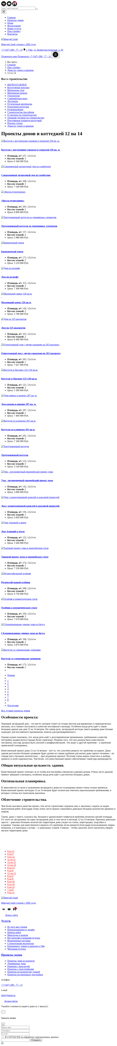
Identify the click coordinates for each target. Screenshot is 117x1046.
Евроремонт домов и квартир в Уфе (26, 946)
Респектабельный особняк (15, 582)
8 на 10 (11, 881)
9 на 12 (11, 856)
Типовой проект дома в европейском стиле (24, 557)
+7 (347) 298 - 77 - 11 (12, 50)
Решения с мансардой (18, 966)
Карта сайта (11, 915)
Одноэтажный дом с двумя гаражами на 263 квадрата (30, 353)
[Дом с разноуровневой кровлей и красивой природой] (58, 498)
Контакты (12, 34)
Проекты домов (15, 20)
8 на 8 (10, 878)
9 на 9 (10, 854)
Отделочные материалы (19, 104)
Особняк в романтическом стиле (19, 607)
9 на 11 (10, 892)
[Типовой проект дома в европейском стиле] (58, 549)
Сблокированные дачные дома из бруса (23, 633)
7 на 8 (10, 889)
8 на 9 (10, 876)
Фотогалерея (14, 25)
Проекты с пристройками (20, 969)
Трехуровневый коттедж (14, 455)
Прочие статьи (15, 123)
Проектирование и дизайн (21, 929)
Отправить (36, 1040)
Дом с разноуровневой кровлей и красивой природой (30, 506)
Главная (11, 17)
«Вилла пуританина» (12, 200)
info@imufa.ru (8, 995)
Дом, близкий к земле (13, 531)
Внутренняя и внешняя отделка (23, 938)
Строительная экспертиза (20, 943)
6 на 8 (10, 870)
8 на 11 (10, 851)
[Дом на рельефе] (58, 269)
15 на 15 (11, 862)
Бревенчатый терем (12, 251)
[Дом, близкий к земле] (58, 524)
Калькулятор (11, 1001)
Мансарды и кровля (17, 935)
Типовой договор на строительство (25, 117)
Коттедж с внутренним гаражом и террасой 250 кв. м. (30, 150)
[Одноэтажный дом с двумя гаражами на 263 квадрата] (58, 346)
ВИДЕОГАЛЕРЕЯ (17, 84)
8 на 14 (11, 867)
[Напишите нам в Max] (2, 1043)
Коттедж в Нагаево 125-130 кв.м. (19, 378)
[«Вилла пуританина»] (58, 193)
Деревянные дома (16, 963)
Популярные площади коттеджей (24, 120)
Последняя (12, 705)
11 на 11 (11, 859)
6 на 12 (11, 887)
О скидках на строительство (22, 115)
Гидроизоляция (15, 109)
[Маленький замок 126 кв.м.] (58, 295)
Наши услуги (14, 28)
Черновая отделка (16, 949)
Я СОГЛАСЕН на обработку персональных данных (31, 1037)
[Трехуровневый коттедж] (58, 448)
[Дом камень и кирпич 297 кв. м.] (58, 397)
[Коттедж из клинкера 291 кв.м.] (58, 422)
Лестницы (12, 101)
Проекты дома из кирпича (21, 961)
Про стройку (14, 31)
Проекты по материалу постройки (25, 974)
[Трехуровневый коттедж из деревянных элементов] (58, 219)
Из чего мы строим (17, 927)
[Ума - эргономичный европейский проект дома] (58, 473)
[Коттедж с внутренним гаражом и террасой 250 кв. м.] (58, 142)
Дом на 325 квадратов (13, 328)
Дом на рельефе (9, 277)
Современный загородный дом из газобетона (25, 175)
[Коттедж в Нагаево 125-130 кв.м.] (58, 371)
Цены (10, 23)
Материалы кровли (17, 93)
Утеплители (13, 95)
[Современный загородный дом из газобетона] (58, 168)
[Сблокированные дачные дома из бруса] (58, 626)
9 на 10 (11, 884)
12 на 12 (11, 873)
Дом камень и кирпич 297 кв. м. (18, 404)
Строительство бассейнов (20, 112)
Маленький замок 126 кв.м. (16, 302)
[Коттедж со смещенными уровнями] (58, 651)
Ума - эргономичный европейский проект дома (27, 480)
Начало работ (14, 932)
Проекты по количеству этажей (23, 972)
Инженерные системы (18, 940)
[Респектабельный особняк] (58, 575)
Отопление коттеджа (18, 106)
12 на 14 (11, 865)
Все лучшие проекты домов (15, 710)
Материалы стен (15, 90)
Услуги (6, 921)
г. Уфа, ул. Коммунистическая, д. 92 (44, 50)
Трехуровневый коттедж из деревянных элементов (29, 226)
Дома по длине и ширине (20, 70)
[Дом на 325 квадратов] (58, 320)
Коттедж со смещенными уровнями (21, 658)
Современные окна (17, 98)
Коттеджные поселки (18, 87)
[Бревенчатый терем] (58, 244)
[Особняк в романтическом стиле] (58, 600)
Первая (11, 675)
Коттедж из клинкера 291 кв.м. (18, 429)
